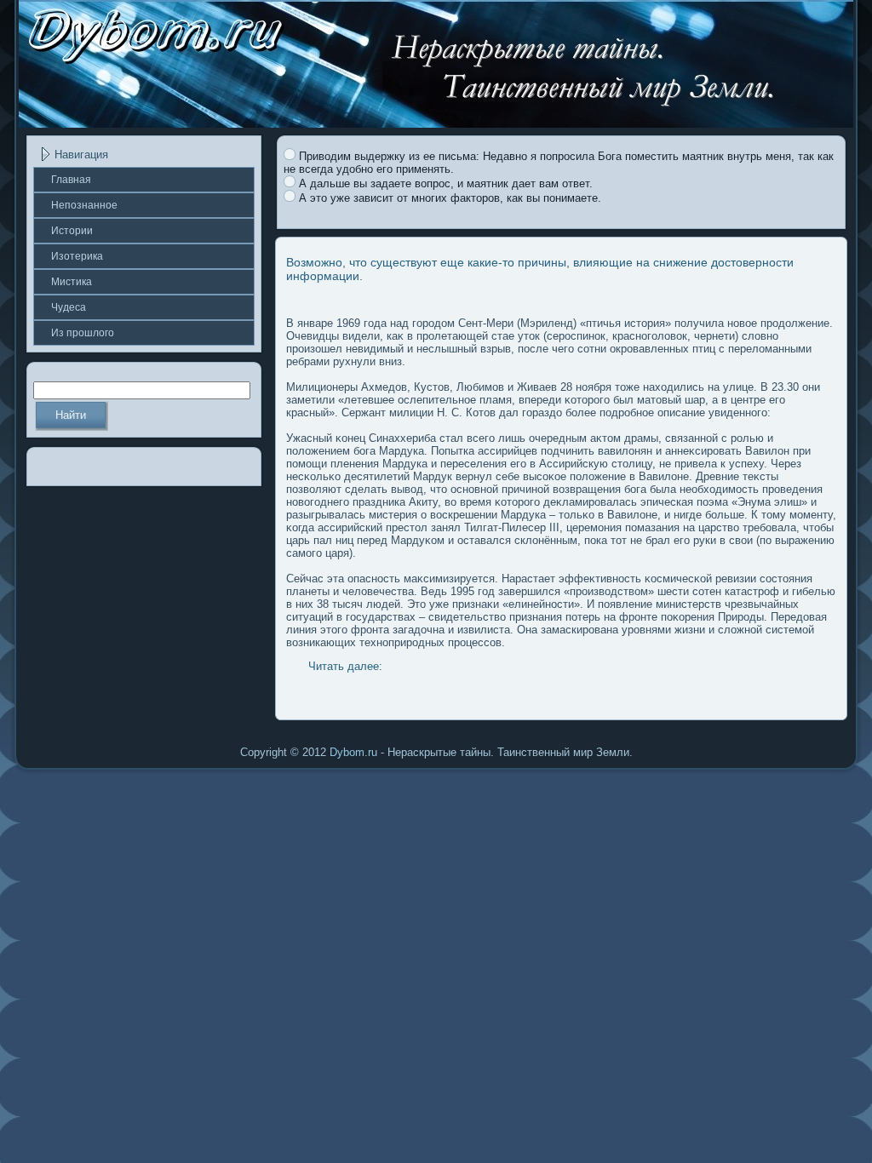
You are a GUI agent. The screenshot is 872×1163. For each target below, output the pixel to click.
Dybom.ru (353, 752)
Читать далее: (345, 666)
